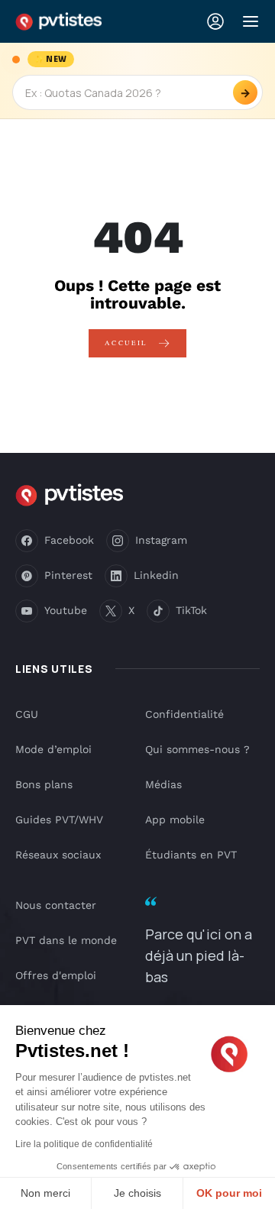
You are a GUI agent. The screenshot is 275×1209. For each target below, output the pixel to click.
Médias (163, 784)
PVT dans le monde (66, 940)
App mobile (175, 819)
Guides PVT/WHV (59, 819)
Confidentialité (184, 714)
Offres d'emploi (55, 975)
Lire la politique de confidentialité (84, 1144)
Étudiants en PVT (191, 855)
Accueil (127, 343)
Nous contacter (55, 905)
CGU (26, 714)
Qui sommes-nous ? (197, 749)
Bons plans (44, 784)
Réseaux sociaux (58, 855)
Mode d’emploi (53, 749)
